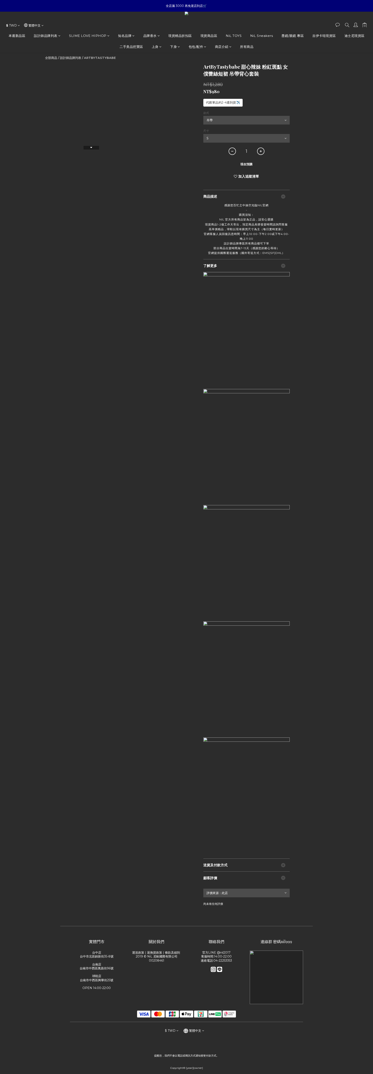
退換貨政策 (154, 952)
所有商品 (246, 47)
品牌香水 (150, 36)
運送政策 (138, 952)
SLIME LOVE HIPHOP (87, 36)
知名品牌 (124, 36)
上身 (155, 47)
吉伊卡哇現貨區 (324, 36)
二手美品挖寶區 (131, 47)
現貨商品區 (209, 36)
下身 (173, 47)
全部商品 (51, 58)
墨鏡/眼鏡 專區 (292, 36)
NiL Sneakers (261, 36)
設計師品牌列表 (45, 36)
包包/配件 (196, 47)
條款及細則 (173, 952)
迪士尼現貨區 (355, 36)
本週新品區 (17, 36)
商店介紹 (221, 47)
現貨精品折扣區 (180, 36)
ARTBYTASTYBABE (100, 58)
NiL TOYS (234, 36)
